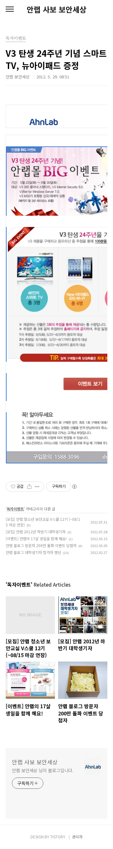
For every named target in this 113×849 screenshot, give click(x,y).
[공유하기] (29, 486)
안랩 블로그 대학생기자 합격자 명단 (33, 552)
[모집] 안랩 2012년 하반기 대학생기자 (36, 531)
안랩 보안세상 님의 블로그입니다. (42, 770)
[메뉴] (9, 9)
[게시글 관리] (37, 486)
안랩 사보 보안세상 (56, 9)
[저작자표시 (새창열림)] (74, 486)
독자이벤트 (15, 508)
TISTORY (57, 836)
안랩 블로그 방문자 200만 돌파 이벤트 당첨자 (41, 545)
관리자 (77, 836)
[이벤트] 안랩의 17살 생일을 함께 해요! (36, 538)
